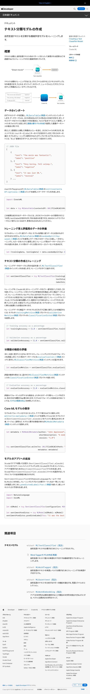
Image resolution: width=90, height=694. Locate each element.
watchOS (6, 633)
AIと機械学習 (27, 624)
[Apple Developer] (7, 9)
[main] (45, 311)
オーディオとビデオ (28, 630)
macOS (5, 624)
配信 (25, 643)
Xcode (5, 657)
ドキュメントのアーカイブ (51, 630)
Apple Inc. (18, 689)
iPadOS (5, 621)
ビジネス (26, 636)
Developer (11, 610)
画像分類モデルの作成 (36, 123)
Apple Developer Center (74, 664)
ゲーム (25, 649)
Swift (4, 644)
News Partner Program (73, 637)
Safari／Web (28, 668)
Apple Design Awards (73, 670)
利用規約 (39, 689)
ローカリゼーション (28, 658)
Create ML (34, 610)
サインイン (81, 9)
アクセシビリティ (28, 618)
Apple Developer (50, 659)
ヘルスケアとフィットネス (30, 652)
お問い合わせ (48, 641)
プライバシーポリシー (49, 689)
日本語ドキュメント (11, 15)
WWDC (68, 678)
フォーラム (47, 644)
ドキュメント (48, 618)
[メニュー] (87, 9)
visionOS (5, 630)
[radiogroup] (79, 685)
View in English (44, 3)
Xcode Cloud (7, 660)
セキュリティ (27, 665)
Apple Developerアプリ (23, 685)
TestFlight (6, 654)
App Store (6, 636)
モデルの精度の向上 (18, 401)
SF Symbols (6, 666)
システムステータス (50, 651)
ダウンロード (48, 621)
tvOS (4, 627)
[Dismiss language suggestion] (85, 3)
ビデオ (46, 627)
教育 (25, 646)
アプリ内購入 (27, 655)
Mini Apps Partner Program (75, 634)
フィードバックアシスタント (51, 670)
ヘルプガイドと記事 (50, 638)
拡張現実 (26, 633)
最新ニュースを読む (8, 685)
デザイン (26, 640)
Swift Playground (8, 651)
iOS (4, 618)
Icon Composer (7, 663)
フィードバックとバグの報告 (52, 648)
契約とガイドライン (62, 689)
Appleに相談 (69, 661)
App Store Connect (51, 662)
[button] (74, 9)
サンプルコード (48, 624)
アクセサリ (26, 621)
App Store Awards (72, 667)
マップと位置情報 (28, 661)
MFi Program (70, 631)
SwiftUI (5, 648)
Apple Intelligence (29, 627)
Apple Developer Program (74, 618)
